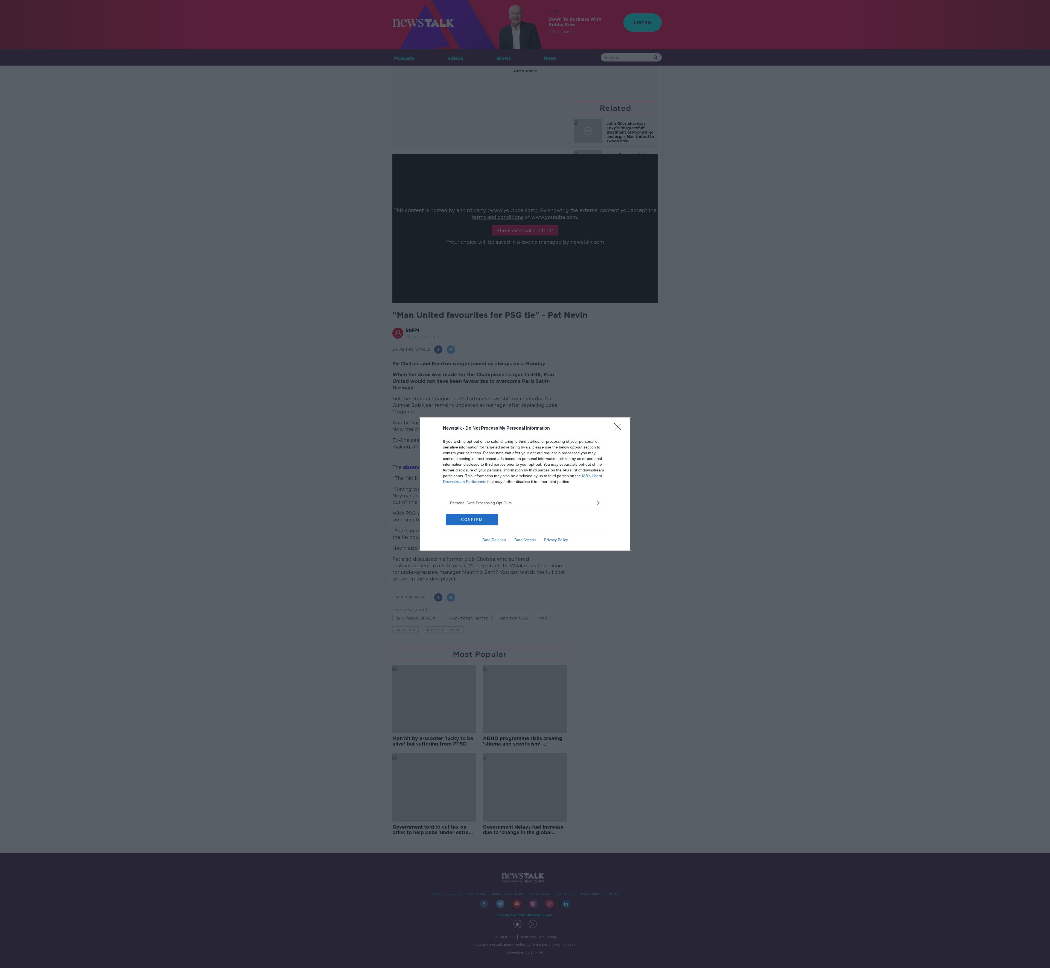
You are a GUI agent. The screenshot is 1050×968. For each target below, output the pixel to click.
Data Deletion (494, 540)
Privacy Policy (556, 540)
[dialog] (525, 484)
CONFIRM (472, 519)
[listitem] (525, 503)
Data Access (525, 540)
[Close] (619, 428)
